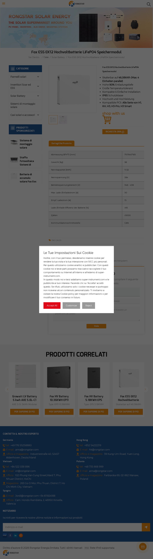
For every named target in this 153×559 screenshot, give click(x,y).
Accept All (52, 305)
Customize (71, 305)
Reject (88, 305)
